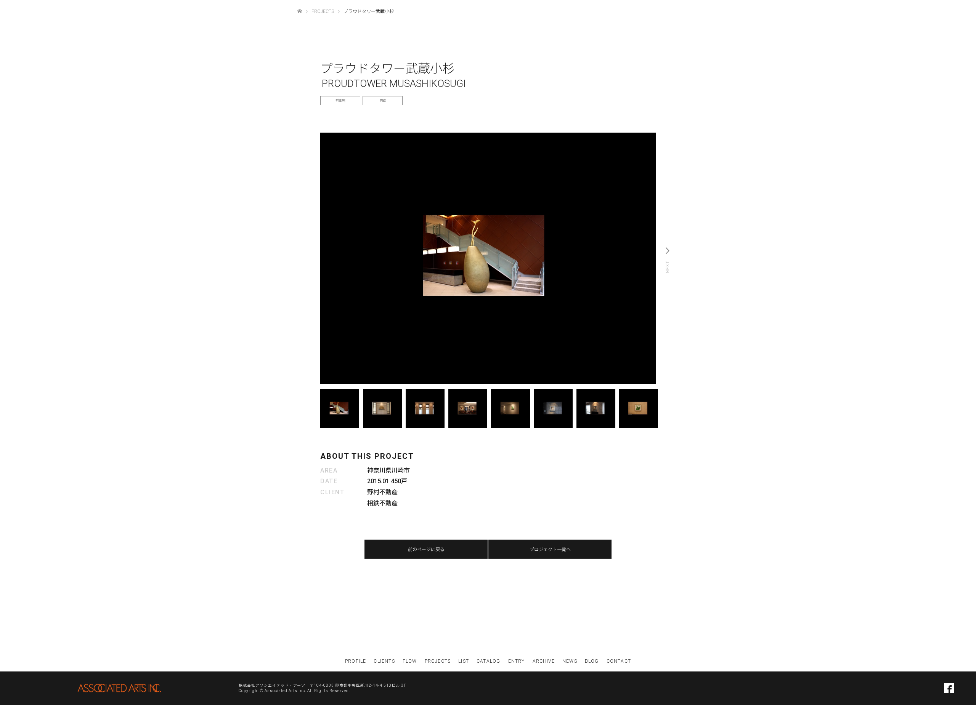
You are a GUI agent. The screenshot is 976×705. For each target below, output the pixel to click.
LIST (463, 661)
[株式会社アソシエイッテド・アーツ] (119, 688)
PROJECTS (438, 661)
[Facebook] (949, 688)
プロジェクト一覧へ (550, 549)
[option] (488, 258)
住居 (341, 100)
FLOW (410, 661)
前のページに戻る (426, 549)
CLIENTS (384, 661)
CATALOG (488, 661)
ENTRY (516, 661)
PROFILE (355, 661)
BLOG (592, 661)
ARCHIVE (544, 661)
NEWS (569, 661)
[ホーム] (299, 11)
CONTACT (619, 661)
